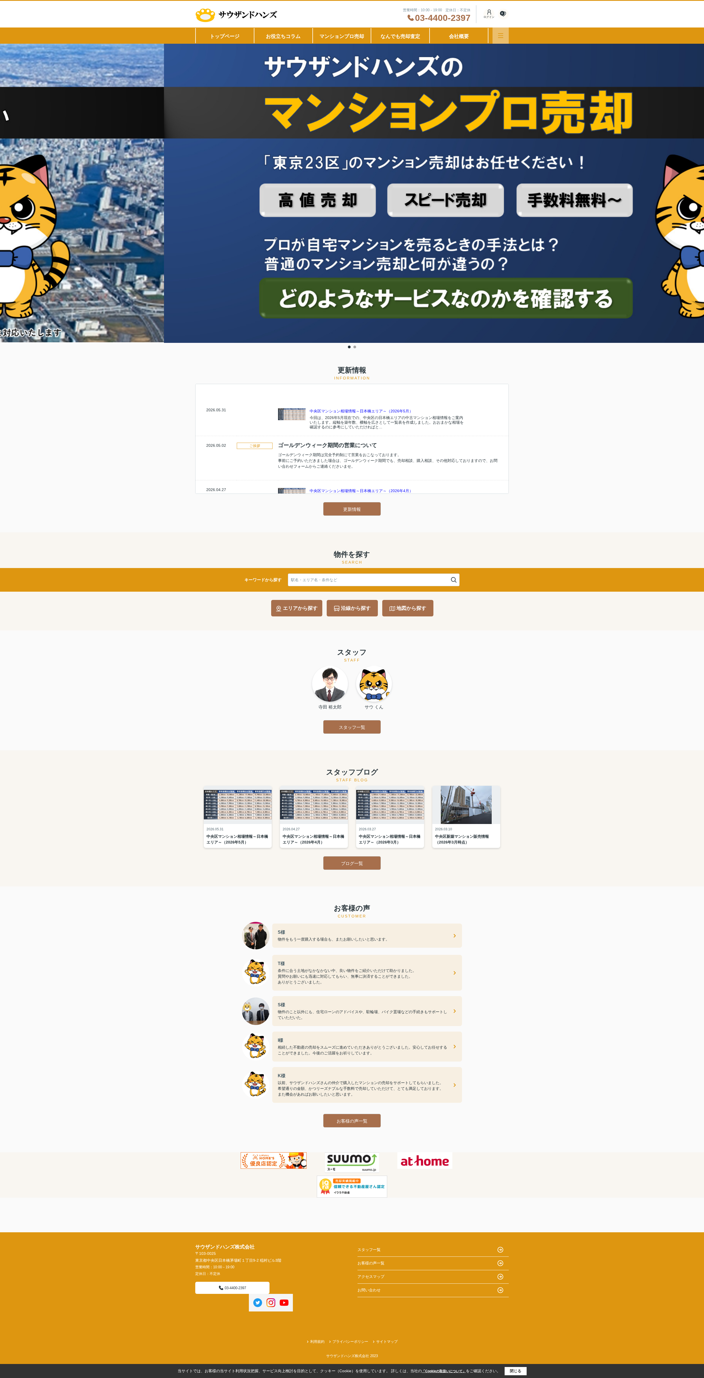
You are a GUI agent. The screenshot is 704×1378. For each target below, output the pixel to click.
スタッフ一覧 (352, 727)
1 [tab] (349, 347)
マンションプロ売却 (342, 36)
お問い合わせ (369, 1290)
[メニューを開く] (500, 35)
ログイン (488, 16)
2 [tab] (354, 347)
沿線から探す (356, 608)
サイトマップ (387, 1342)
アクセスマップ (371, 1276)
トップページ (225, 36)
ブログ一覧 (352, 863)
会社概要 (459, 36)
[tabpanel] (352, 193)
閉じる (515, 1371)
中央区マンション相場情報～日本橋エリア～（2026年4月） (361, 491)
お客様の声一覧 (352, 1121)
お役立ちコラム (283, 36)
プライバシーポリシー (350, 1342)
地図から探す (411, 608)
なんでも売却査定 (400, 36)
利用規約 (317, 1342)
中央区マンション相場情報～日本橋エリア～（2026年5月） (361, 411)
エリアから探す (300, 608)
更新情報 (352, 509)
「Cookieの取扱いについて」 (444, 1371)
